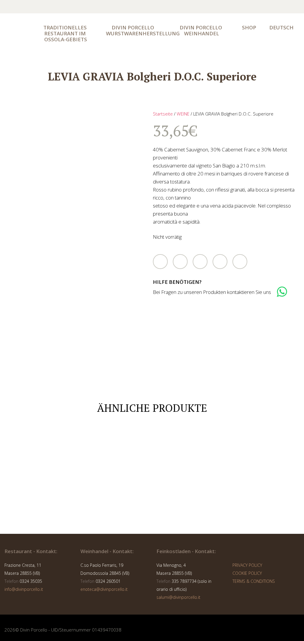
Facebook (180, 261)
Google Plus (200, 261)
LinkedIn (220, 261)
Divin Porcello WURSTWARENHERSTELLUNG (136, 30)
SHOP (249, 27)
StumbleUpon (239, 261)
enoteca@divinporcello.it (104, 589)
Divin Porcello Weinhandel (201, 30)
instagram (248, 6)
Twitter (160, 261)
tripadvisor (261, 6)
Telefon (11, 581)
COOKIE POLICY (247, 573)
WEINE (183, 114)
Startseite (163, 114)
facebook (235, 6)
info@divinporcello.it (23, 589)
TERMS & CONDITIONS (253, 581)
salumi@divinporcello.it (178, 597)
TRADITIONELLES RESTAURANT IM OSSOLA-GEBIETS (65, 33)
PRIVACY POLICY (247, 565)
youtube (274, 6)
